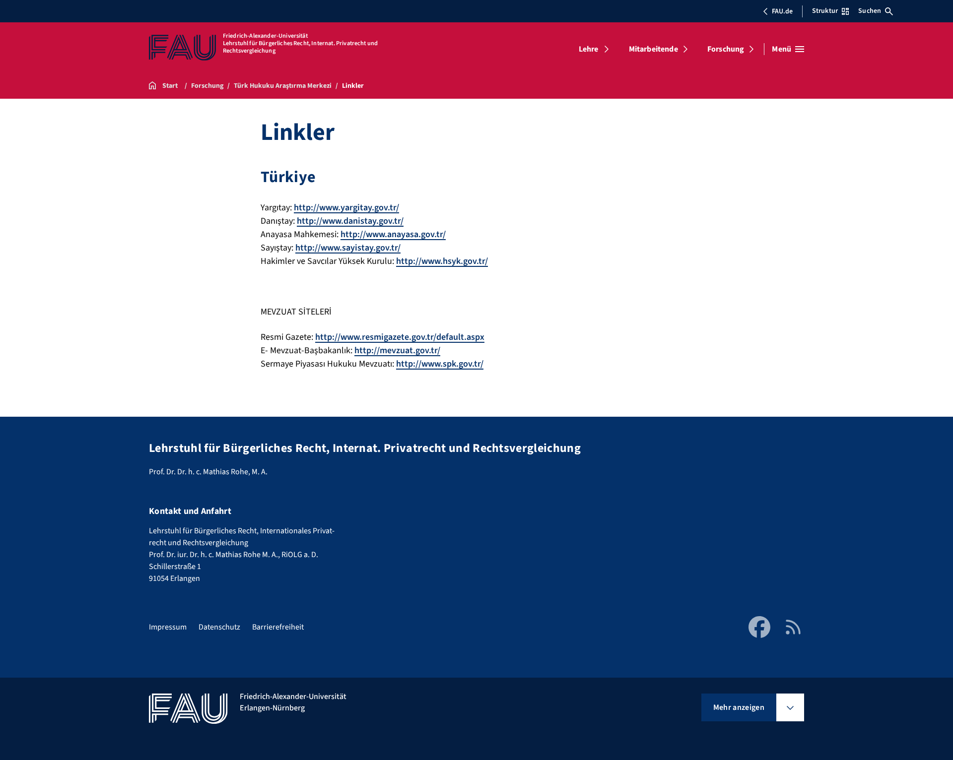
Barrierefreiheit (278, 627)
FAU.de (782, 11)
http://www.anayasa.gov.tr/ (393, 234)
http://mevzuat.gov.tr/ (397, 350)
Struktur (825, 11)
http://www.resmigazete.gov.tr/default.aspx (399, 337)
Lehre (589, 49)
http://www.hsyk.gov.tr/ (442, 261)
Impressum (168, 627)
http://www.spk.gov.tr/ (439, 364)
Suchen (869, 11)
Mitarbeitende (653, 49)
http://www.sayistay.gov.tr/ (348, 248)
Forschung (725, 49)
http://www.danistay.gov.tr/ (350, 221)
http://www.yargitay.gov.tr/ (346, 207)
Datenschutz (219, 627)
